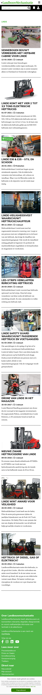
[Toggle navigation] (39, 2)
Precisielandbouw (8, 650)
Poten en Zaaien (7, 653)
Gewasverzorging (8, 658)
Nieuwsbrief (6, 669)
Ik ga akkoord (21, 690)
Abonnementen (7, 674)
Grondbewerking (8, 656)
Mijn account (6, 671)
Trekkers (4, 661)
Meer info (33, 686)
